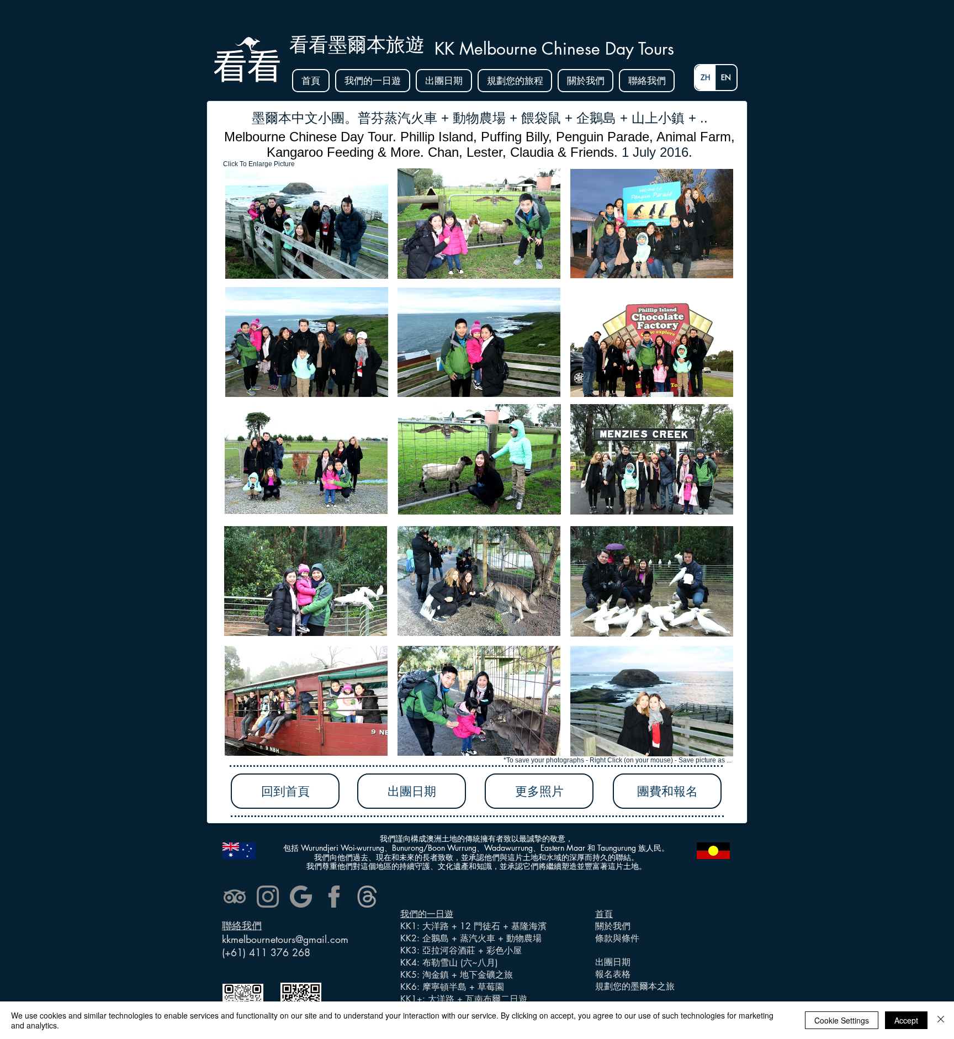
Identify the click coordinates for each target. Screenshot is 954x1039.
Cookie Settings (841, 1020)
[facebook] (334, 897)
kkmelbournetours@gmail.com (285, 939)
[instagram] (268, 897)
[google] (301, 897)
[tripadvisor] (235, 897)
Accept (906, 1020)
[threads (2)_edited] (367, 897)
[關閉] (940, 1020)
